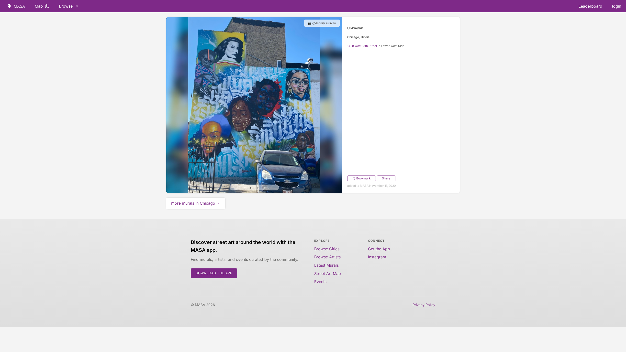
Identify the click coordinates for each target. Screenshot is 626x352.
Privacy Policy (424, 305)
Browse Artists (327, 256)
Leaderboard (590, 6)
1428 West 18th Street (362, 46)
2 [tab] (258, 188)
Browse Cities (326, 248)
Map (39, 6)
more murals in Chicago (193, 203)
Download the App (214, 273)
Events (320, 281)
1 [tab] (250, 188)
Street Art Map (327, 273)
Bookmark (363, 178)
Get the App (379, 248)
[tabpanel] (254, 105)
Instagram (377, 256)
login (616, 6)
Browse (66, 6)
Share (386, 178)
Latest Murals (326, 265)
